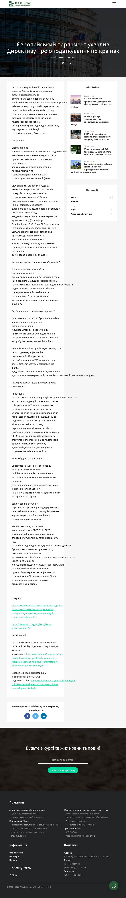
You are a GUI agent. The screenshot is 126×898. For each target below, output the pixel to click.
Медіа (73, 197)
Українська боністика (81, 213)
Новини (74, 201)
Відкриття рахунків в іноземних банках (29, 828)
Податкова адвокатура (76, 821)
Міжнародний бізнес (19, 821)
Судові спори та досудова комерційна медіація (87, 817)
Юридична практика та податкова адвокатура (86, 810)
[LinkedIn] (16, 875)
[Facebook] (10, 875)
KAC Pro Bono (71, 832)
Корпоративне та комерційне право (82, 813)
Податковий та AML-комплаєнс (81, 824)
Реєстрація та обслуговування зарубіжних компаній (35, 824)
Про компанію (16, 852)
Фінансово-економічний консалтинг (28, 817)
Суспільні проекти (72, 828)
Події (73, 209)
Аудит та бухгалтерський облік (25, 813)
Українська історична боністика (80, 835)
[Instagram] (13, 875)
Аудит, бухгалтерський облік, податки (27, 810)
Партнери (14, 856)
